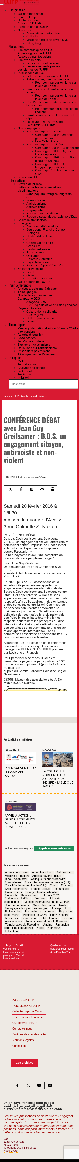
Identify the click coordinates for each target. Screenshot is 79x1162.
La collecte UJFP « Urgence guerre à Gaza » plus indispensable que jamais (57, 776)
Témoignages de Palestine (22, 921)
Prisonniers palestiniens (40, 908)
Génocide (11, 892)
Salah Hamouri (49, 914)
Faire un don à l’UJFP (26, 1002)
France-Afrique (40, 885)
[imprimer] (53, 489)
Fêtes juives (61, 885)
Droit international (16, 885)
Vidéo (40, 924)
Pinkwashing (13, 908)
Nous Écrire (11, 1147)
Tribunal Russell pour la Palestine (46, 918)
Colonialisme (13, 879)
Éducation (11, 927)
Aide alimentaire (42, 869)
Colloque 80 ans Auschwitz (48, 875)
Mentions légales (23, 1036)
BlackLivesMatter (16, 875)
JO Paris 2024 (50, 892)
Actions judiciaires (16, 869)
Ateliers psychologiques (47, 872)
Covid (53, 882)
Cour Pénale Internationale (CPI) (25, 882)
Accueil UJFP (11, 396)
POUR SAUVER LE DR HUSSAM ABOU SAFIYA (20, 769)
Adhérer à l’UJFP (23, 996)
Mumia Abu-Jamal (44, 901)
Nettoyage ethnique (17, 905)
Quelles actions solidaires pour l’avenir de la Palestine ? (62, 945)
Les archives (24, 1059)
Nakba (63, 901)
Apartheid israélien (17, 872)
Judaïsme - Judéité (17, 895)
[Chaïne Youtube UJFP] (39, 1083)
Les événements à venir (27, 1014)
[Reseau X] (28, 1083)
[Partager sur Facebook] (21, 489)
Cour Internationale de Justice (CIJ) (47, 879)
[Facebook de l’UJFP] (17, 1083)
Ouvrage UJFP (60, 905)
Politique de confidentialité (29, 1031)
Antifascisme (64, 869)
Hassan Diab (29, 892)
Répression (29, 914)
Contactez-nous (22, 1025)
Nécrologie (40, 905)
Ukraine (47, 921)
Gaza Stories (13, 888)
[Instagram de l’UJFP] (50, 1083)
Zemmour (54, 924)
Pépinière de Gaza (35, 911)
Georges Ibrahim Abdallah (41, 888)
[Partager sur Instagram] (32, 489)
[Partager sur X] (10, 489)
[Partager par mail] (42, 489)
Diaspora (66, 882)
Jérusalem (39, 895)
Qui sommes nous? (24, 1019)
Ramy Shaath (59, 911)
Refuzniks (11, 914)
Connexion (19, 1042)
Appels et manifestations (34, 396)
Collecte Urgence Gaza (27, 1008)
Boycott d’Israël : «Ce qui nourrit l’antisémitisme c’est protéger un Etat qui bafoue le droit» (13, 949)
